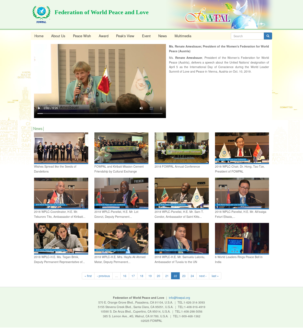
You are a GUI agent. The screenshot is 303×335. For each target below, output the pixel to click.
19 (150, 276)
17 (133, 276)
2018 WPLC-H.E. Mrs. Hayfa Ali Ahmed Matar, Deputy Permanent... (120, 259)
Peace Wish (82, 35)
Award (103, 35)
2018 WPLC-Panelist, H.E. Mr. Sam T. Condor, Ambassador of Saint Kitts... (179, 214)
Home (38, 35)
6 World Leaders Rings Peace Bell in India (239, 259)
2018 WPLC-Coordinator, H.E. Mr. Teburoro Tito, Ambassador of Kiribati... (59, 214)
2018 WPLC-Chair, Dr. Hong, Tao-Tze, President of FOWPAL (240, 168)
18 (141, 276)
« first (88, 276)
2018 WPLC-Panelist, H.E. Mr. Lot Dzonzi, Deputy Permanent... (116, 214)
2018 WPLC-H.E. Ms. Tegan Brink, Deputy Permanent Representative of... (59, 259)
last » (215, 276)
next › (203, 276)
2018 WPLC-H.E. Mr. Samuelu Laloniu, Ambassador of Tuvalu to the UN (180, 259)
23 (184, 276)
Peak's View (125, 35)
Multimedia (183, 35)
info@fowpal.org (179, 298)
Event (146, 35)
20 (158, 276)
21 (167, 276)
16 (124, 276)
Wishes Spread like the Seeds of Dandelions (55, 168)
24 (192, 276)
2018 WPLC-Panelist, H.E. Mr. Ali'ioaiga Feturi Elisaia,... (240, 214)
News (162, 35)
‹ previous (103, 276)
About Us (58, 35)
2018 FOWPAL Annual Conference (177, 166)
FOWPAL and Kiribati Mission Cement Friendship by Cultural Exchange (119, 168)
